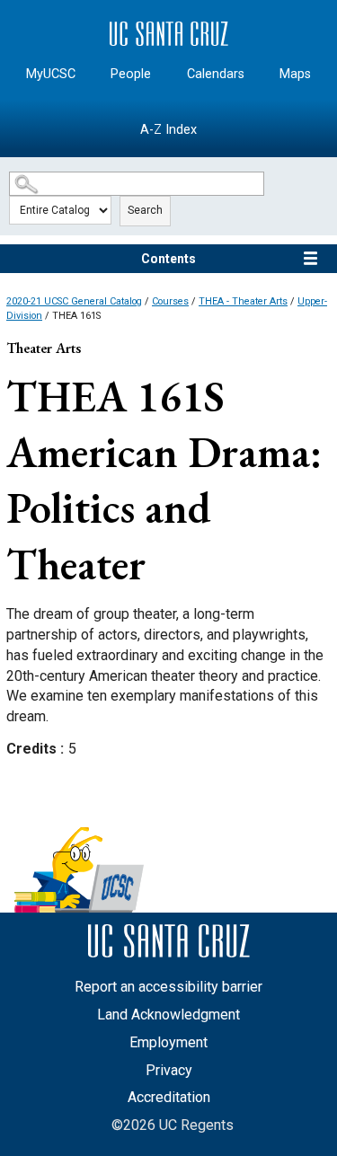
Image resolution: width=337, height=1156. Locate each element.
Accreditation (169, 1097)
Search (145, 210)
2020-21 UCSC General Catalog (74, 301)
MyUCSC (50, 74)
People (131, 74)
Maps (295, 74)
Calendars (215, 74)
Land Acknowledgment (168, 1014)
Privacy (169, 1070)
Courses (170, 301)
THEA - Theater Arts (243, 301)
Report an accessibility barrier (168, 986)
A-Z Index (168, 129)
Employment (168, 1042)
